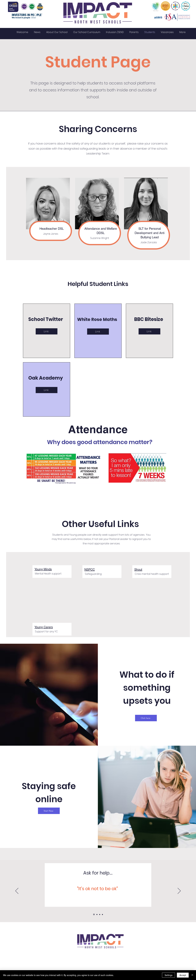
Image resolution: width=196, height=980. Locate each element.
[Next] (179, 891)
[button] (37, 32)
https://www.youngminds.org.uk (98, 902)
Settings (168, 975)
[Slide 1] (93, 914)
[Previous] (16, 891)
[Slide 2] (96, 914)
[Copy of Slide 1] (102, 914)
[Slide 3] (99, 914)
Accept (182, 975)
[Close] (192, 975)
